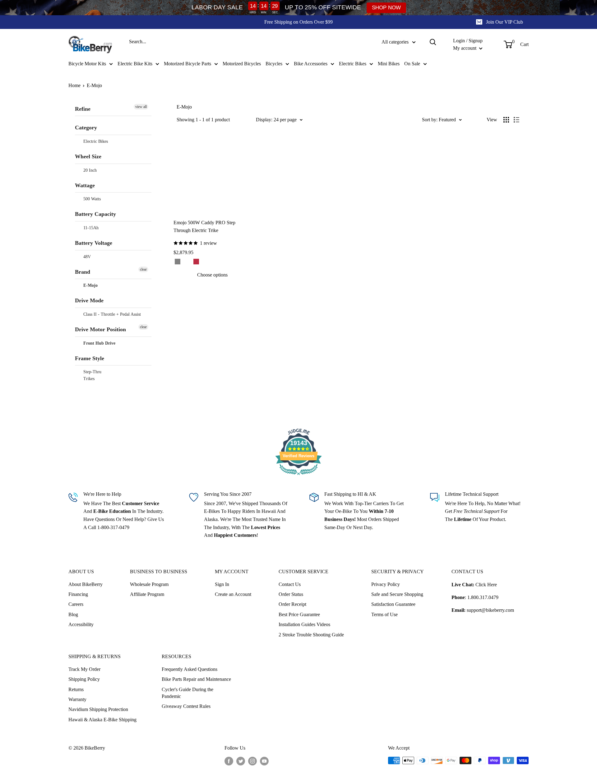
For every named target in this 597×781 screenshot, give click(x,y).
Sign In (222, 584)
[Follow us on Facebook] (228, 761)
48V (86, 256)
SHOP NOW (386, 8)
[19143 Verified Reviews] (298, 476)
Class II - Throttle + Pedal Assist (111, 314)
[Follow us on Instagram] (252, 761)
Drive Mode (89, 300)
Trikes (88, 378)
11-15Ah (90, 227)
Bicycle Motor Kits (87, 63)
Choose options (212, 274)
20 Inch (89, 170)
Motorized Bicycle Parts (187, 63)
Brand (82, 272)
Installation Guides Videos (304, 624)
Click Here (486, 584)
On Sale (412, 63)
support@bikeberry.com (490, 610)
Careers (75, 604)
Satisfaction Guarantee (393, 604)
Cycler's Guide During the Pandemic (187, 693)
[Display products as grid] (506, 120)
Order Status (291, 594)
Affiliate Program (147, 594)
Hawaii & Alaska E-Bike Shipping (102, 719)
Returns (76, 689)
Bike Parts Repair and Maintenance (196, 679)
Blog (73, 614)
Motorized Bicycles (242, 63)
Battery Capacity (95, 214)
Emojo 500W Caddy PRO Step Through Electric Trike (204, 226)
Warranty (77, 699)
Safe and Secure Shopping (397, 594)
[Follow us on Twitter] (240, 761)
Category (86, 127)
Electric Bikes (352, 63)
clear (143, 269)
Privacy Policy (385, 584)
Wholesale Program (149, 584)
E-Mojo (94, 85)
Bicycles (274, 63)
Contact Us (290, 584)
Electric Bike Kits (135, 63)
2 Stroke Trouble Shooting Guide (311, 634)
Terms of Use (384, 614)
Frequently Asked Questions (189, 669)
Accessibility (81, 624)
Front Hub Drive (98, 343)
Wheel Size (88, 156)
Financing (78, 594)
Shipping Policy (84, 679)
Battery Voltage (93, 243)
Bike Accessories (310, 63)
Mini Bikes (389, 63)
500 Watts (91, 199)
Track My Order (84, 669)
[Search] (433, 42)
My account (465, 48)
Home (74, 85)
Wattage (85, 185)
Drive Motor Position (100, 329)
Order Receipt (292, 604)
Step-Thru (91, 372)
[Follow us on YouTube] (264, 761)
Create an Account (233, 594)
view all (141, 107)
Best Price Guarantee (299, 614)
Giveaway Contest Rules (186, 706)
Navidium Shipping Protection (98, 709)
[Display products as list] (516, 120)
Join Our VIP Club (504, 22)
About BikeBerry (85, 584)
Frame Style (89, 358)
